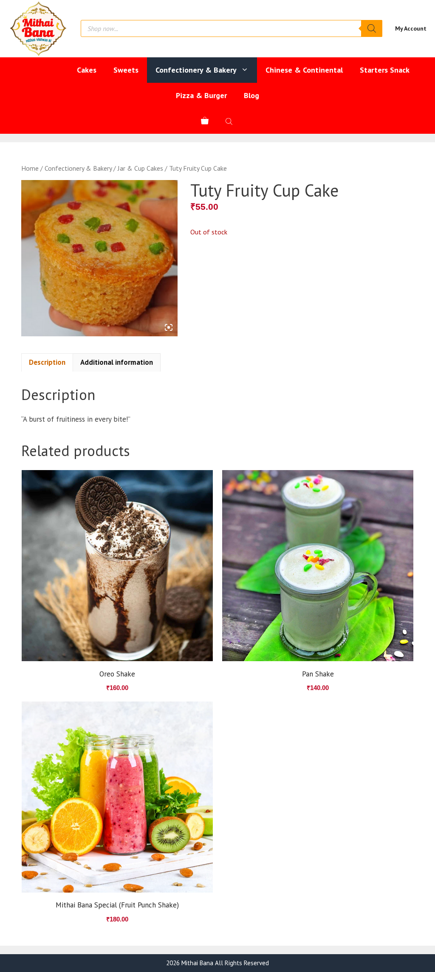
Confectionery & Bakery (196, 70)
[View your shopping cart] (204, 121)
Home (30, 168)
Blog (251, 95)
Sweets (125, 70)
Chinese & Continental (304, 70)
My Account (411, 28)
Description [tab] (47, 362)
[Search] (371, 28)
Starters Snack (385, 70)
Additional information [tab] (116, 362)
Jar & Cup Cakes (140, 168)
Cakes (86, 70)
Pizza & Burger (201, 95)
